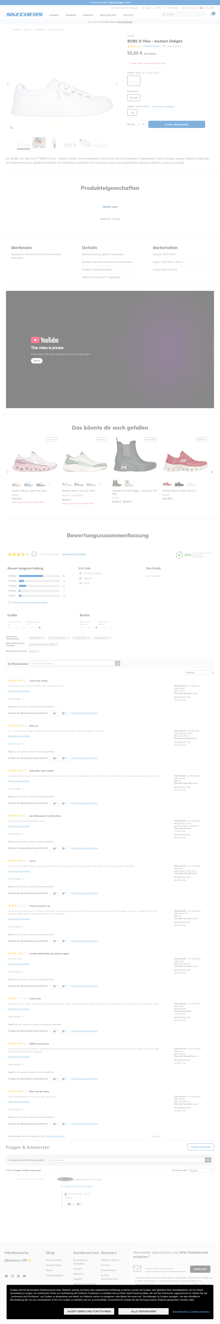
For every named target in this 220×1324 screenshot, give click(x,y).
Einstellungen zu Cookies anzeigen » (191, 1311)
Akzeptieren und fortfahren (89, 1311)
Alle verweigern (143, 1311)
